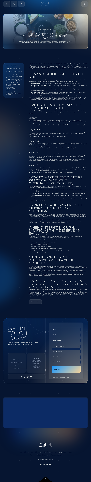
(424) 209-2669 (53, 294)
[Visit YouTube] (31, 376)
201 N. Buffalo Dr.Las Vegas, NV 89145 (36, 361)
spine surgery (63, 274)
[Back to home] (45, 4)
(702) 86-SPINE (36, 363)
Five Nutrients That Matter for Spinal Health (14, 72)
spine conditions (46, 275)
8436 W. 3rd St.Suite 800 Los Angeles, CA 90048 (16, 361)
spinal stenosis (76, 98)
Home (20, 452)
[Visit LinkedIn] (28, 377)
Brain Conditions (48, 452)
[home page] (45, 445)
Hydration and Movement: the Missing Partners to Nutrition (14, 80)
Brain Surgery (58, 452)
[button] (14, 4)
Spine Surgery (38, 452)
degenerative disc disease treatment (61, 98)
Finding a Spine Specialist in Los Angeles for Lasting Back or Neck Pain (13, 93)
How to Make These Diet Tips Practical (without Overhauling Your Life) (14, 76)
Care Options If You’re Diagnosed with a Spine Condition (12, 89)
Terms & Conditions (35, 455)
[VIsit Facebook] (21, 377)
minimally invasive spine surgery (72, 271)
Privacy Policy (46, 455)
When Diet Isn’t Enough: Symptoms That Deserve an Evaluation (13, 84)
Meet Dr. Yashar (67, 452)
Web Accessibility (56, 455)
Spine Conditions (28, 452)
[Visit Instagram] (24, 377)
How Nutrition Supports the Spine (13, 69)
